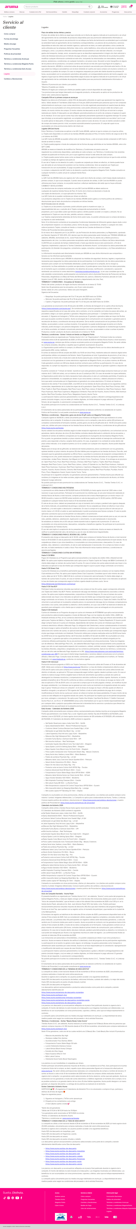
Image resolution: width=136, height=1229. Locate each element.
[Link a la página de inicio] (5, 17)
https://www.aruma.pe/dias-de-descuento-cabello (64, 1156)
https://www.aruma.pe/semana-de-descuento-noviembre (63, 992)
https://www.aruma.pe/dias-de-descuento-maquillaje (65, 1151)
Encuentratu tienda (116, 7)
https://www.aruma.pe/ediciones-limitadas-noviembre (61, 997)
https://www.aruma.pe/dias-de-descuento (60, 1148)
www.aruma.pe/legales (70, 1118)
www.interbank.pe (58, 659)
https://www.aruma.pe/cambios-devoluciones (99, 800)
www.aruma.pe (49, 342)
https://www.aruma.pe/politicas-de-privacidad (78, 803)
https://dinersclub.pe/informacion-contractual (58, 584)
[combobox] (58, 7)
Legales (10, 16)
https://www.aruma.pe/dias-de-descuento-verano (63, 1164)
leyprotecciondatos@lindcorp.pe (87, 271)
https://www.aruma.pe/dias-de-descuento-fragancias (65, 1159)
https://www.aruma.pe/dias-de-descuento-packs (63, 1161)
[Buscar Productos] (90, 7)
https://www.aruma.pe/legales (53, 428)
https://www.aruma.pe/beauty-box (54, 995)
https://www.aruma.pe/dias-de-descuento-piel (62, 1154)
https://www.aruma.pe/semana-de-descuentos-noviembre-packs (66, 1000)
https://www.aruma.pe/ (72, 667)
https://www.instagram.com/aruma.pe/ (56, 308)
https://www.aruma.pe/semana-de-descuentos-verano (62, 1003)
